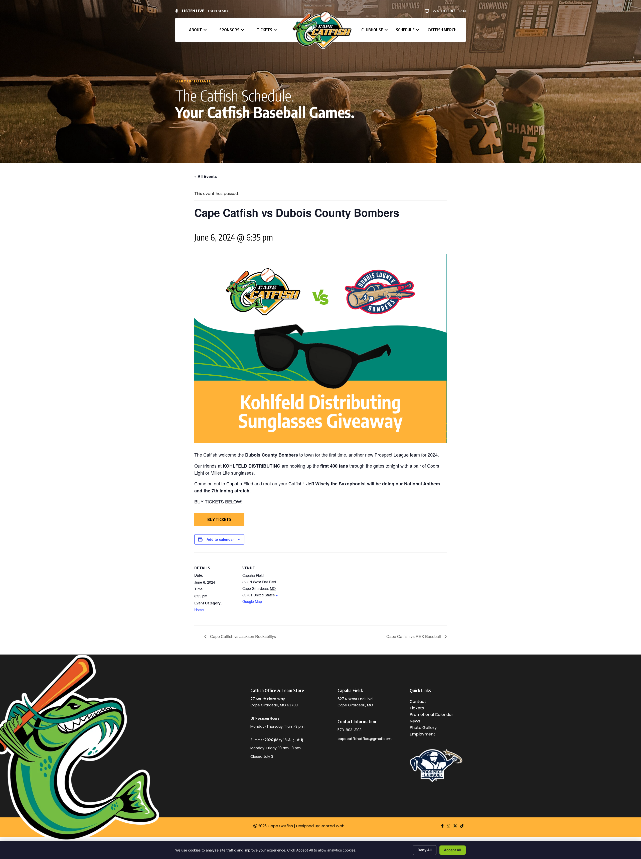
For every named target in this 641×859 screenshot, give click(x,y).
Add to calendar (220, 539)
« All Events (205, 176)
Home (199, 609)
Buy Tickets (219, 519)
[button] (205, 30)
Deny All (425, 850)
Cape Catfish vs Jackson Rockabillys (242, 636)
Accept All (452, 850)
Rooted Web (333, 825)
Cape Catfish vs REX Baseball (414, 636)
